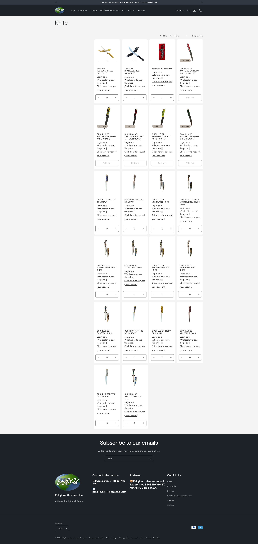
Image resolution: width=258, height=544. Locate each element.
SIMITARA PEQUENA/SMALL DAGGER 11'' (105, 70)
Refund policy (111, 538)
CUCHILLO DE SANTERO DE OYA (188, 332)
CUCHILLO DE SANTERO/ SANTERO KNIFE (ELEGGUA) (134, 136)
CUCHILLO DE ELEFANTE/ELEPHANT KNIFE (107, 267)
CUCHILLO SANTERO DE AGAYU (133, 201)
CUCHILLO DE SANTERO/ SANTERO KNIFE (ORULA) (161, 136)
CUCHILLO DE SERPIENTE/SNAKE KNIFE (160, 267)
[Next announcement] (202, 2)
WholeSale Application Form (179, 495)
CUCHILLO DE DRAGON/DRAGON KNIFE (132, 396)
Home (169, 481)
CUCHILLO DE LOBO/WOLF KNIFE (160, 201)
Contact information (153, 538)
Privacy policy (124, 538)
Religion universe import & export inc (75, 538)
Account (170, 505)
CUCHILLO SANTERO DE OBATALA (106, 395)
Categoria (171, 486)
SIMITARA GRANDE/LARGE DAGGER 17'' (131, 70)
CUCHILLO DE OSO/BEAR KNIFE (105, 332)
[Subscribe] (150, 459)
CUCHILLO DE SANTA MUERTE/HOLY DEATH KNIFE (190, 202)
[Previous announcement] (56, 2)
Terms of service (137, 538)
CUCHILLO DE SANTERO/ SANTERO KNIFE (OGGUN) (189, 136)
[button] (189, 10)
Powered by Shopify (96, 538)
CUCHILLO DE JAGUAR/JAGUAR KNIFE (187, 267)
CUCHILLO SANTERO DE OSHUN (161, 332)
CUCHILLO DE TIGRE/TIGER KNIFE (133, 266)
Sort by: (163, 35)
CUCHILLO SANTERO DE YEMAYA (106, 201)
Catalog (170, 491)
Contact (170, 500)
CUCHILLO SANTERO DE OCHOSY (133, 332)
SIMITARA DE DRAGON (162, 68)
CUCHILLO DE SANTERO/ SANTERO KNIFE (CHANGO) (189, 70)
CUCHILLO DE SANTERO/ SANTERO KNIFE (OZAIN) (106, 136)
